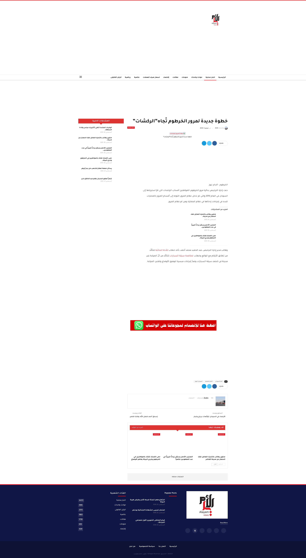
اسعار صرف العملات (151, 77)
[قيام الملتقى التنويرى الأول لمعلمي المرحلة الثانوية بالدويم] (171, 523)
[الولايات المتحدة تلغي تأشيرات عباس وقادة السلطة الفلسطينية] (118, 130)
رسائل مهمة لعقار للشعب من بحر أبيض (96, 168)
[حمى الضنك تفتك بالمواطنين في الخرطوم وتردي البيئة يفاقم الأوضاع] (222, 238)
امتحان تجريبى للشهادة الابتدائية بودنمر (148, 510)
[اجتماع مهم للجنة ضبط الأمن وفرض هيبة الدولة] (171, 503)
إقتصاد (166, 77)
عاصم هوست (138, 554)
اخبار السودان (218, 381)
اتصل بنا (162, 546)
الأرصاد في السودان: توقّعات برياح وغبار (209, 417)
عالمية (136, 77)
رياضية (128, 77)
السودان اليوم (198, 381)
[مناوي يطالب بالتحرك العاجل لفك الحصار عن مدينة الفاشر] (222, 217)
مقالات (175, 77)
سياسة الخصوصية (147, 546)
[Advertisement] (127, 19)
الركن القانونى (116, 77)
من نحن (132, 546)
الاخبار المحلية (209, 381)
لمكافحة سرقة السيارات (181, 256)
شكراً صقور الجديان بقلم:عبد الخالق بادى (96, 179)
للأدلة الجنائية (162, 250)
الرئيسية (222, 77)
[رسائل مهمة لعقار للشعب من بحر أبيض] (118, 171)
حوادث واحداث (196, 77)
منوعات (185, 77)
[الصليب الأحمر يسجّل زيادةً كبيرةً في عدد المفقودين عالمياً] (222, 228)
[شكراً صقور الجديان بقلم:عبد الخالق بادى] (118, 181)
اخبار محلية (210, 77)
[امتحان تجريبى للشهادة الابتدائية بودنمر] (171, 513)
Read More (224, 523)
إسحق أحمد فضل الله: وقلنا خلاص (144, 417)
